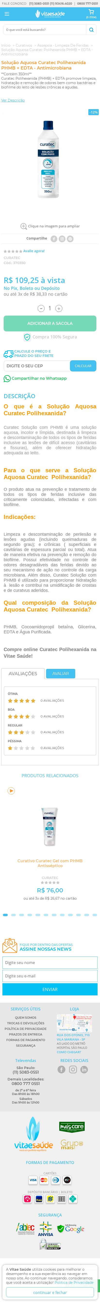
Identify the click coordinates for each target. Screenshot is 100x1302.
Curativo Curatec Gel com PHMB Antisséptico (50, 863)
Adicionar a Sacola (50, 323)
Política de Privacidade (26, 1029)
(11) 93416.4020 (61, 3)
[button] (5, 915)
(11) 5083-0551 (39, 3)
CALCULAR (83, 365)
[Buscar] (91, 30)
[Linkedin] (70, 238)
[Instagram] (62, 238)
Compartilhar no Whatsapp (39, 378)
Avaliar (60, 673)
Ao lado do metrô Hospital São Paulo (73, 1043)
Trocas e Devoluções (25, 1023)
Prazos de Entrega (25, 1034)
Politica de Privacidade (74, 1282)
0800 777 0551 (87, 3)
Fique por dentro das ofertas (46, 947)
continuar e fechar (50, 1292)
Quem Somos (25, 1017)
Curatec (12, 258)
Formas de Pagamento (25, 1040)
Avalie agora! (34, 251)
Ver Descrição (13, 100)
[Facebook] (54, 238)
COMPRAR (76, 906)
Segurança (25, 1045)
